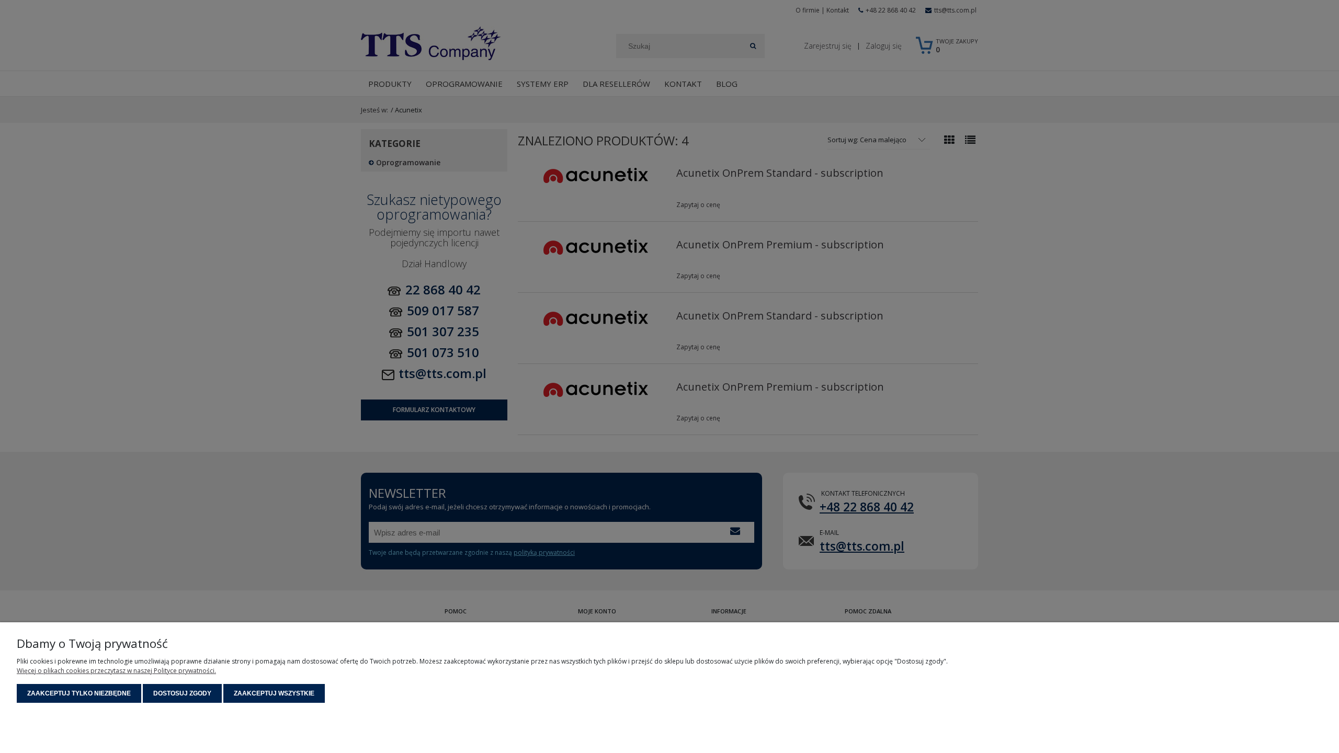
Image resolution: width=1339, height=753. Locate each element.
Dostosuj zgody (182, 693)
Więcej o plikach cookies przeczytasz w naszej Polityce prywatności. (116, 670)
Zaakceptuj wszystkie (274, 693)
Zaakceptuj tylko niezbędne (79, 693)
